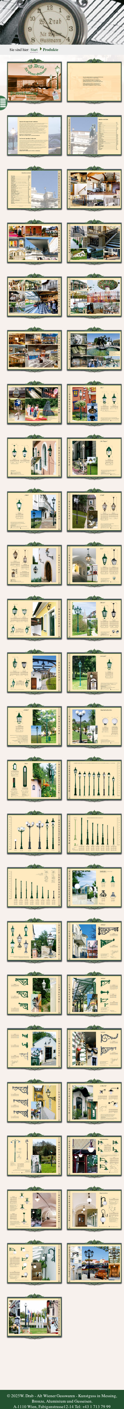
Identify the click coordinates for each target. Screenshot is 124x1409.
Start (34, 49)
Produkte (50, 49)
